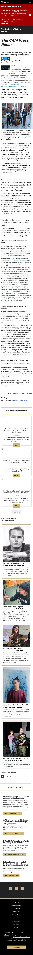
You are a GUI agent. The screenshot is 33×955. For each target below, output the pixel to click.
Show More (16, 512)
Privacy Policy (16, 911)
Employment (16, 924)
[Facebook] (11, 890)
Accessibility (16, 918)
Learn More (5, 24)
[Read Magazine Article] (16, 869)
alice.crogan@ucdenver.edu (19, 400)
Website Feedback (16, 905)
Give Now (16, 927)
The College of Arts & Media (11, 30)
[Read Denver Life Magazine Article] (16, 848)
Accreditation (16, 921)
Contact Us (16, 902)
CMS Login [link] (16, 947)
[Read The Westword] (16, 805)
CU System (16, 908)
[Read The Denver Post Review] (16, 827)
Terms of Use (16, 915)
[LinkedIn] (22, 890)
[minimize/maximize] (30, 14)
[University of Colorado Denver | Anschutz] (5, 2)
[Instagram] (16, 890)
